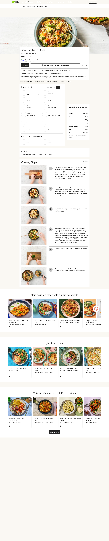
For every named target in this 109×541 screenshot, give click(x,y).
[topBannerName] (54, 12)
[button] (42, 87)
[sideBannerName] (78, 93)
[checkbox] (21, 56)
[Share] (86, 65)
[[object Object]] (82, 65)
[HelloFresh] (15, 2)
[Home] (18, 6)
